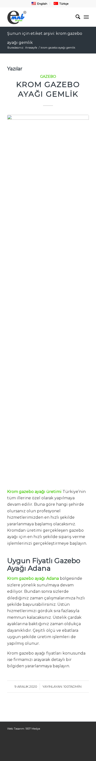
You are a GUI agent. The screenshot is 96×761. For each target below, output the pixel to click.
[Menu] (86, 17)
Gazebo (48, 76)
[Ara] (75, 17)
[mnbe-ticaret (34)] (48, 299)
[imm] (39, 17)
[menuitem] (39, 3)
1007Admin (72, 686)
